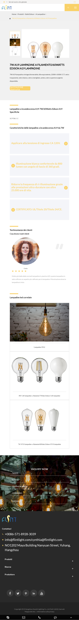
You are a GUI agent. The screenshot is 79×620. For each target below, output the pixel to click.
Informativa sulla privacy (45, 612)
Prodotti (21, 14)
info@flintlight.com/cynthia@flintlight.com (33, 540)
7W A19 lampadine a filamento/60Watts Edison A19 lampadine (34, 18)
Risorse (8, 567)
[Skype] (8, 617)
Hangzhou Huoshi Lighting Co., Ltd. (37, 609)
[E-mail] (24, 617)
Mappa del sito (30, 612)
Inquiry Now (39, 469)
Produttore (10, 574)
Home (14, 14)
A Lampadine (40, 14)
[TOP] (71, 617)
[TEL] (39, 617)
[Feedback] (55, 617)
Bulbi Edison (29, 14)
